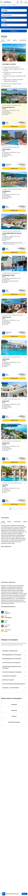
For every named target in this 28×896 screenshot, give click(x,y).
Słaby (7, 290)
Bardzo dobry (8, 164)
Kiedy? (2, 13)
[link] (7, 1)
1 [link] (10, 508)
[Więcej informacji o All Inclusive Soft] (11, 155)
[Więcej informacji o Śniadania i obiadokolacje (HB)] (17, 281)
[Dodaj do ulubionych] (25, 89)
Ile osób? (3, 22)
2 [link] (13, 508)
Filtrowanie (13, 31)
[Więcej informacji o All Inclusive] (9, 239)
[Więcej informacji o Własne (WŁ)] (10, 323)
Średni (7, 122)
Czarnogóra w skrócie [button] (9, 64)
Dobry (7, 206)
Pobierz (24, 894)
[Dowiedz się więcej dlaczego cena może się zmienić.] (25, 122)
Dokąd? (3, 8)
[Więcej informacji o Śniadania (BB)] (11, 113)
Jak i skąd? (3, 18)
